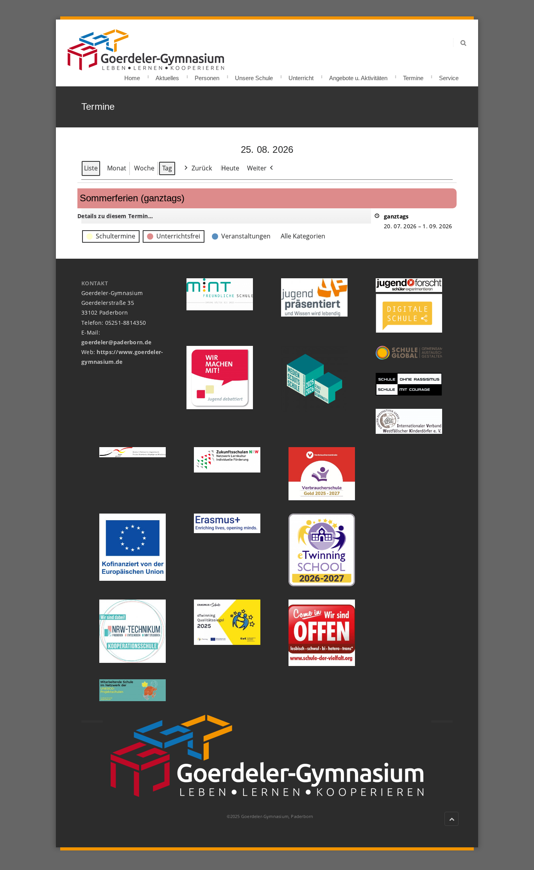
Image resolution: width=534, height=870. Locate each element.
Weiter (257, 168)
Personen (207, 76)
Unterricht (301, 76)
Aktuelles (167, 76)
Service (449, 76)
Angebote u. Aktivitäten (358, 76)
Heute (230, 168)
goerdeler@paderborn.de (116, 342)
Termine (413, 76)
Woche (144, 168)
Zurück (202, 168)
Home (132, 76)
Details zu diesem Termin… (115, 216)
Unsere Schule (254, 76)
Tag (167, 168)
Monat (116, 168)
